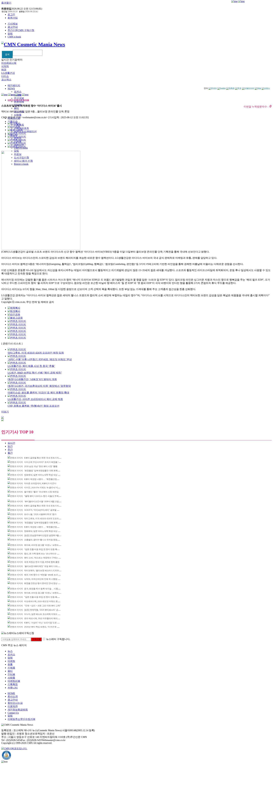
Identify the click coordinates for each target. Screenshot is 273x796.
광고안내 (13, 27)
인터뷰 (11, 674)
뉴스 (10, 651)
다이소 (5, 76)
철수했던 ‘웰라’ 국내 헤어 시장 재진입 (41, 492)
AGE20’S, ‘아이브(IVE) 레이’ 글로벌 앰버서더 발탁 (47, 510)
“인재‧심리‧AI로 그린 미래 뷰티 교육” (42, 605)
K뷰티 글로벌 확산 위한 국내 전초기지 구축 (43, 458)
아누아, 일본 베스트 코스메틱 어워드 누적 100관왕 (47, 614)
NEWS (11, 88)
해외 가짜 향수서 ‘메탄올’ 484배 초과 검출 (43, 575)
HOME (11, 693)
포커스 (17, 91)
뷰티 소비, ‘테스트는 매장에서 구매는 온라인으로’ (46, 558)
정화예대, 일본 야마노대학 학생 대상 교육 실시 (45, 475)
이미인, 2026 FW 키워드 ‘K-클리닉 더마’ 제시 (44, 487)
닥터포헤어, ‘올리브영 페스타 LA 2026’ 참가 (44, 570)
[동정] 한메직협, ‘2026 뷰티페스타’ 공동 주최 (44, 610)
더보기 (5, 411)
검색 (7, 54)
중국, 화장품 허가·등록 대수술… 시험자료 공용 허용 (47, 589)
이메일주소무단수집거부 (21, 719)
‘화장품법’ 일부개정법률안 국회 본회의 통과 (44, 470)
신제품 (11, 667)
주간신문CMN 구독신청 (21, 30)
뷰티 (16, 108)
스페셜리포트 (21, 128)
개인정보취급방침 (18, 709)
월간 (10, 453)
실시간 (11, 443)
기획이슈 (13, 121)
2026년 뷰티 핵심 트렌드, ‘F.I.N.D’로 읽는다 (43, 627)
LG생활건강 (8, 73)
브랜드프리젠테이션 (25, 131)
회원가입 (13, 17)
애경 (3, 69)
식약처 (5, 66)
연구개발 (19, 98)
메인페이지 (14, 85)
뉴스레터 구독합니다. (58, 639)
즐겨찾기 (6, 2)
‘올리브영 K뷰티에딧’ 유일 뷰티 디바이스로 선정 (46, 566)
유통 (10, 664)
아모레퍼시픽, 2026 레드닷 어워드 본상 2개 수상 (46, 601)
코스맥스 (6, 79)
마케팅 (11, 661)
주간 (10, 449)
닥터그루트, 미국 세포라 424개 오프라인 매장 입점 (47, 518)
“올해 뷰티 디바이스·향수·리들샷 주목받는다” (45, 496)
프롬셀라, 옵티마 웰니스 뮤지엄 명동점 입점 (44, 540)
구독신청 (36, 639)
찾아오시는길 (15, 703)
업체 (10, 657)
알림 (10, 33)
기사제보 (13, 23)
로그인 (11, 14)
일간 (10, 446)
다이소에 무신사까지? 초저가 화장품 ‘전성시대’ (45, 462)
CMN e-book (14, 36)
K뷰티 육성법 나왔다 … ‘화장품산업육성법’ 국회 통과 (48, 479)
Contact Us (13, 712)
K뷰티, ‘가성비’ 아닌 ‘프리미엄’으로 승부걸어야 (45, 622)
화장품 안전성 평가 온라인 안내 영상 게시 (43, 583)
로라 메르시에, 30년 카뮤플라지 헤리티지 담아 (45, 618)
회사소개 (13, 696)
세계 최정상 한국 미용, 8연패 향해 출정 (41, 562)
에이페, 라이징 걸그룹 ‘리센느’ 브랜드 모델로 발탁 (47, 545)
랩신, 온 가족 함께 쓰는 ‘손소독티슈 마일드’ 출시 (46, 553)
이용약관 (13, 706)
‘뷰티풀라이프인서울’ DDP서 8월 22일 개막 (43, 501)
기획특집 (13, 684)
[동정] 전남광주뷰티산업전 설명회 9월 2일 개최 (45, 535)
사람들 (17, 114)
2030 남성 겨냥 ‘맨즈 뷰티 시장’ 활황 (40, 466)
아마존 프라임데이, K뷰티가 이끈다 (40, 483)
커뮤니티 (13, 687)
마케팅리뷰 (14, 681)
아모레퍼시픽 (8, 63)
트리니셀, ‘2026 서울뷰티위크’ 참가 (40, 514)
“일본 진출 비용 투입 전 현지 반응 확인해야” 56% (46, 549)
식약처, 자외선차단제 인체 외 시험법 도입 (43, 579)
